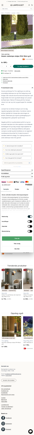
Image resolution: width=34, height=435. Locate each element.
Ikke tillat (16, 248)
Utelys (18, 13)
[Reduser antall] (2, 66)
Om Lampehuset (5, 389)
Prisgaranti (5, 82)
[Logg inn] (29, 5)
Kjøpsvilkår (4, 401)
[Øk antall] (10, 66)
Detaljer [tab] (17, 189)
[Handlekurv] (32, 5)
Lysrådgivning (5, 404)
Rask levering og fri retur (23, 1)
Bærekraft (4, 399)
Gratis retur (5, 79)
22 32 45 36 (8, 375)
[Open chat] (30, 431)
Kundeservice (4, 391)
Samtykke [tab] (6, 189)
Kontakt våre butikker (9, 380)
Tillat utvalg (17, 243)
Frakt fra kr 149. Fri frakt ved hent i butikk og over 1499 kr (15, 77)
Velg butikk (17, 71)
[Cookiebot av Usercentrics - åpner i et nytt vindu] (25, 185)
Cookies (3, 397)
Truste (19, 166)
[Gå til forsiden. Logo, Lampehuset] (17, 5)
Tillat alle (16, 238)
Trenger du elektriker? (7, 406)
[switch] (30, 221)
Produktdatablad (29, 59)
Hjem (2, 13)
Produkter (7, 13)
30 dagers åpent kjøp (12, 1)
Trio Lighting (5, 54)
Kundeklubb (4, 392)
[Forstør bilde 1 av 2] (17, 32)
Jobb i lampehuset (6, 408)
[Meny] (2, 5)
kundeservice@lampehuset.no (13, 374)
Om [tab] (28, 189)
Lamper (13, 13)
